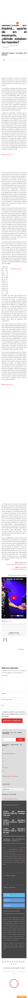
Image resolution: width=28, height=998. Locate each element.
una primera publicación (12, 847)
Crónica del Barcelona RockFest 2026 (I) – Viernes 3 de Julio (14, 830)
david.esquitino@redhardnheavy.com (16, 564)
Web (3, 705)
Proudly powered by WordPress (9, 971)
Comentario (5, 675)
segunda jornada (20, 853)
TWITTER (6, 895)
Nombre (4, 693)
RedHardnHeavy (14, 963)
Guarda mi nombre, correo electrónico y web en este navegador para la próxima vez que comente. (14, 714)
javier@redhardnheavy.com (19, 569)
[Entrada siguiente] (20, 627)
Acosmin (14, 973)
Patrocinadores (8, 753)
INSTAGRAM (7, 905)
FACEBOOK (7, 900)
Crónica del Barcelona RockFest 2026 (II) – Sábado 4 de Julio (14, 822)
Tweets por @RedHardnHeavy (10, 799)
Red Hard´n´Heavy (14, 45)
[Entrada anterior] (8, 627)
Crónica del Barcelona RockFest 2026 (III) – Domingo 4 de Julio (14, 813)
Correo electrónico (7, 699)
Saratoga (10, 621)
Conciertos (6, 47)
